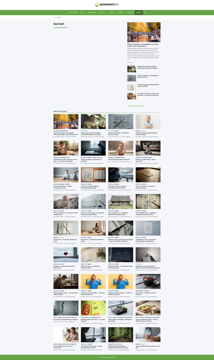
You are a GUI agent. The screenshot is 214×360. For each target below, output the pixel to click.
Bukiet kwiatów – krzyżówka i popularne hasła (90, 267)
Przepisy (112, 12)
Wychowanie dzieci (64, 157)
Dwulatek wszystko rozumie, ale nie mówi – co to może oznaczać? (148, 94)
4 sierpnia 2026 (86, 190)
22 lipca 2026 (113, 350)
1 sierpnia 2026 (141, 216)
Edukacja (111, 130)
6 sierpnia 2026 (114, 161)
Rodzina (56, 157)
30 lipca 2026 (141, 243)
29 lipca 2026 (86, 270)
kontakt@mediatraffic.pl (60, 27)
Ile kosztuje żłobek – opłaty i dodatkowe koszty (63, 187)
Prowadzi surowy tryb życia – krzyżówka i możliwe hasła (117, 187)
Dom (82, 12)
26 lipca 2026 (58, 321)
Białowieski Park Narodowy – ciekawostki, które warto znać (118, 347)
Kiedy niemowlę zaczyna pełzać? (118, 159)
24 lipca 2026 (141, 323)
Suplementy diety (95, 317)
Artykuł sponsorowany (61, 130)
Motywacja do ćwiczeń (69, 317)
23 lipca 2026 (86, 350)
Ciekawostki (112, 344)
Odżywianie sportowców (125, 317)
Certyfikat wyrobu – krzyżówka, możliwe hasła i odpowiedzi (146, 240)
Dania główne (140, 290)
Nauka (116, 130)
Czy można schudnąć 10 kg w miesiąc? (66, 319)
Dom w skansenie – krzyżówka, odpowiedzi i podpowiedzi (118, 213)
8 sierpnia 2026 (141, 136)
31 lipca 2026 (86, 243)
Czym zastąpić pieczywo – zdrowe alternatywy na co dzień (147, 320)
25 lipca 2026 (113, 323)
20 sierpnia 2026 (86, 136)
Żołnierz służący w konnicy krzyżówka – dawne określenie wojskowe (120, 240)
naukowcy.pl (112, 357)
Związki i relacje (97, 157)
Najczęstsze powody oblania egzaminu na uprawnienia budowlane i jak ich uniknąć (148, 267)
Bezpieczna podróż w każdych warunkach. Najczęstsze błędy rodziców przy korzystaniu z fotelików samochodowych (147, 69)
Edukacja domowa (59, 184)
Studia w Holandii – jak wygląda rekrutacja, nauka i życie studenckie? (66, 133)
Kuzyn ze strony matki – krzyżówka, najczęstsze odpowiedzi (92, 213)
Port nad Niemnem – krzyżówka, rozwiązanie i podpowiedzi (146, 213)
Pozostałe (130, 12)
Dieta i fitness (73, 12)
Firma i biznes (92, 12)
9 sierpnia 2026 (114, 136)
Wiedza (89, 184)
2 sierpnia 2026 (86, 216)
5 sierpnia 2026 (141, 163)
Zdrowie (120, 12)
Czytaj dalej (130, 62)
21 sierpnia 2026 (59, 136)
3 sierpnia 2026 (141, 190)
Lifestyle (102, 12)
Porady (138, 130)
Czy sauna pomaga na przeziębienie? (136, 106)
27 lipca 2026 (113, 296)
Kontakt (138, 12)
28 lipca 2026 (141, 270)
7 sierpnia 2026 (59, 163)
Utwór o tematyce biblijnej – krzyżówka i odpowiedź (90, 187)
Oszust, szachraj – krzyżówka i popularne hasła (145, 187)
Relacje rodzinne (86, 157)
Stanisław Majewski (71, 136)
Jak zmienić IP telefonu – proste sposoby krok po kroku (91, 347)
